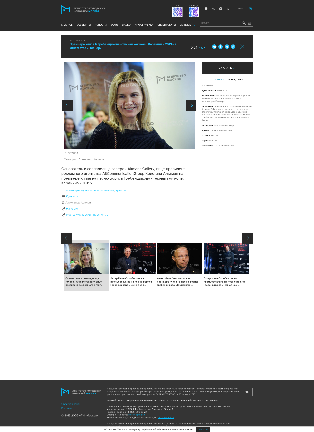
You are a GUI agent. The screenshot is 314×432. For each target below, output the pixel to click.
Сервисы (185, 24)
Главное (67, 24)
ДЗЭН (206, 8)
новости (101, 24)
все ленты (84, 24)
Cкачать (219, 79)
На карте (72, 208)
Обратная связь (70, 404)
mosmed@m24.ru (137, 414)
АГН (177, 6)
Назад (67, 105)
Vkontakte (213, 8)
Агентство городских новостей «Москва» (89, 9)
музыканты (88, 190)
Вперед (191, 105)
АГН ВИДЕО (194, 6)
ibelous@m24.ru (166, 417)
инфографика (144, 24)
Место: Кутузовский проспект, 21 (87, 214)
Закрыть (242, 46)
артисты (121, 190)
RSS (227, 8)
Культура (72, 196)
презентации (105, 190)
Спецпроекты (166, 24)
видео (126, 24)
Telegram (220, 8)
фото (114, 24)
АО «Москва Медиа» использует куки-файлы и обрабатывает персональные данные (148, 429)
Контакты (66, 408)
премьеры (73, 190)
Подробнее (86, 265)
